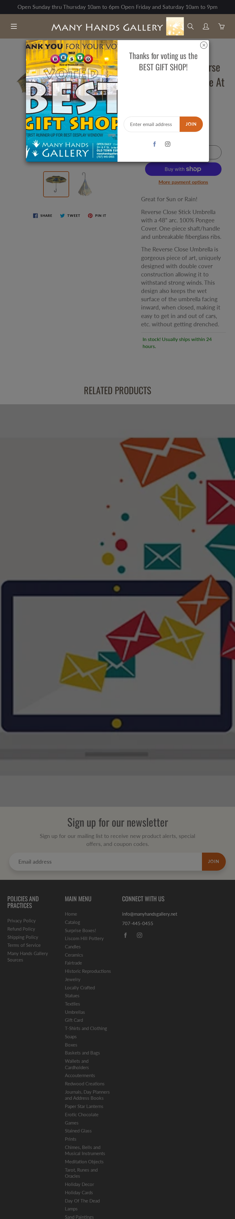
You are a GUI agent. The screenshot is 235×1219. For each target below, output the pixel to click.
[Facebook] (154, 144)
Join (191, 124)
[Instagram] (167, 144)
